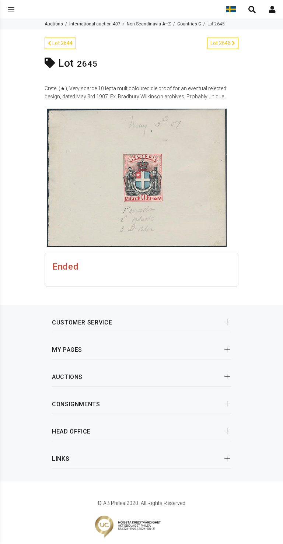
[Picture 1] (137, 177)
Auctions (54, 24)
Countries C (189, 24)
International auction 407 (94, 24)
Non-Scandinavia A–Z (149, 24)
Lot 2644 (62, 43)
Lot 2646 (221, 43)
